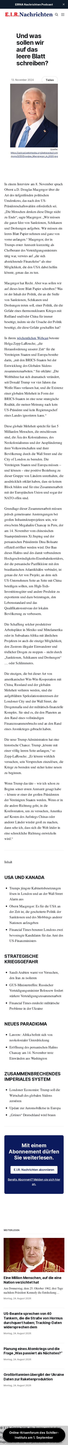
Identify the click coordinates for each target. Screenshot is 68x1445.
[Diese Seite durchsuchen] (56, 14)
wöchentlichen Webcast (32, 338)
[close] (64, 4)
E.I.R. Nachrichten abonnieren (34, 1169)
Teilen (50, 80)
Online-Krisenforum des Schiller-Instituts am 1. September (34, 1435)
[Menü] (63, 14)
